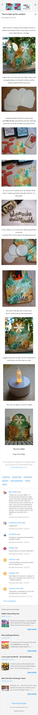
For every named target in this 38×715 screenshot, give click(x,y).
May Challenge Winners (10, 635)
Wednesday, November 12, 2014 (20, 596)
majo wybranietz (17, 481)
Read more (32, 629)
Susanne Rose (14, 588)
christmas (6, 477)
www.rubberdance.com (19, 467)
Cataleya (12, 573)
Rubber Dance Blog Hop (10, 614)
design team (16, 477)
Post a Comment (9, 601)
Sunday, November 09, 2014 (19, 517)
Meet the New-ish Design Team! (13, 678)
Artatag (11, 548)
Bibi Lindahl (13, 492)
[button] (35, 14)
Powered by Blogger (19, 703)
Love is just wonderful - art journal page (16, 657)
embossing (28, 477)
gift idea (5, 481)
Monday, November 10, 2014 (19, 529)
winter (4, 484)
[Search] (35, 5)
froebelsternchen (15, 523)
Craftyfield (13, 534)
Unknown (12, 559)
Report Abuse (19, 711)
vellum (27, 481)
